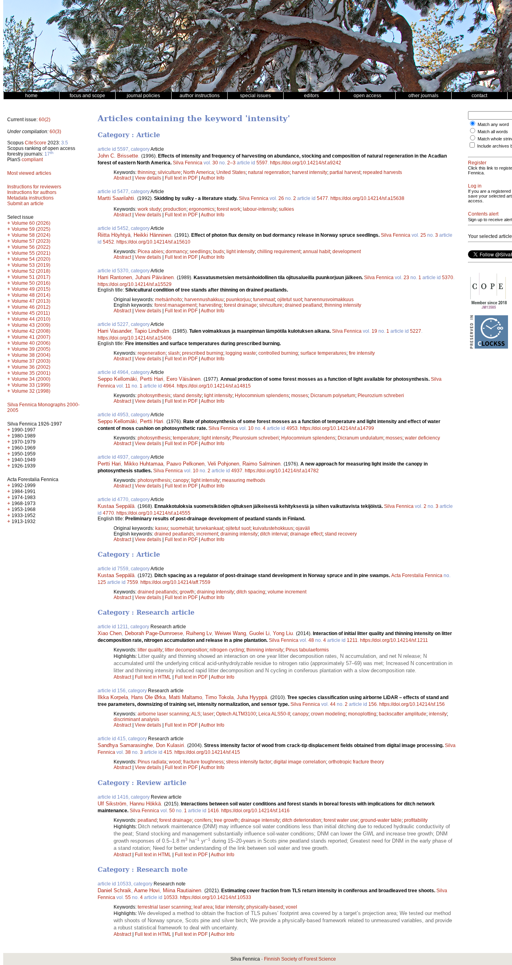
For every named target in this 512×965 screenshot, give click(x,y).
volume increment (287, 592)
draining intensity (239, 534)
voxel (291, 907)
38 (128, 752)
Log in (475, 186)
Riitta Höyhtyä (114, 235)
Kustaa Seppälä (116, 506)
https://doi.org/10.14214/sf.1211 (394, 640)
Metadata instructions (30, 198)
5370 (447, 277)
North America (198, 172)
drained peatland (303, 305)
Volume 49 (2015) (31, 289)
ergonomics (201, 209)
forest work (228, 209)
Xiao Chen (110, 633)
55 (128, 897)
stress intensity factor (248, 762)
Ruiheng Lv (199, 633)
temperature (186, 438)
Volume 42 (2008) (31, 331)
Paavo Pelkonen (185, 464)
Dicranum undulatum (360, 438)
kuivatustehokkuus (273, 528)
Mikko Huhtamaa (143, 464)
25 (423, 235)
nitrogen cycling (227, 650)
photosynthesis (154, 395)
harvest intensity (309, 172)
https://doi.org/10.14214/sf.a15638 (367, 198)
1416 (213, 810)
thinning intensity (342, 305)
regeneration (152, 353)
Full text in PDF (181, 178)
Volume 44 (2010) (31, 319)
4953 (292, 428)
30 (215, 163)
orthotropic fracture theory (356, 762)
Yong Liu (283, 633)
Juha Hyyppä (252, 697)
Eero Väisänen (183, 379)
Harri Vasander (114, 331)
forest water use (341, 820)
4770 (108, 513)
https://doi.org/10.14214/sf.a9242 (305, 163)
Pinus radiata (152, 762)
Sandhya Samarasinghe (125, 745)
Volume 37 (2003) (31, 361)
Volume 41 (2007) (31, 337)
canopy (181, 480)
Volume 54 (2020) (31, 259)
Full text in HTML (153, 677)
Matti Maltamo (185, 697)
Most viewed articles (29, 173)
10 (251, 428)
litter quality (150, 650)
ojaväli (303, 528)
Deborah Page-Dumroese (154, 633)
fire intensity (362, 353)
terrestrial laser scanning (164, 907)
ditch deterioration (301, 820)
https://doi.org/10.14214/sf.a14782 (282, 471)
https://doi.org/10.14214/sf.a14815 (214, 386)
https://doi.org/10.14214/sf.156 (412, 704)
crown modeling (328, 714)
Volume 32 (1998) (31, 391)
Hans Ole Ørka (148, 697)
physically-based (264, 907)
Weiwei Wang (230, 633)
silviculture (169, 172)
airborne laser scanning (163, 714)
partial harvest (345, 172)
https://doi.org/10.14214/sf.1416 (255, 810)
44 (333, 704)
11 (127, 386)
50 (172, 810)
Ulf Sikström (112, 804)
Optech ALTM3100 (236, 714)
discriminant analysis (136, 719)
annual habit (316, 251)
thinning (146, 172)
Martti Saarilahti (116, 198)
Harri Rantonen (115, 277)
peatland (147, 820)
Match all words (493, 131)
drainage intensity (260, 820)
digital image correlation (300, 762)
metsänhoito (168, 299)
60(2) (44, 119)
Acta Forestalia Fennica (416, 575)
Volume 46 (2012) (31, 307)
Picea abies (150, 251)
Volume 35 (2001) (31, 373)
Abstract (122, 178)
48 (311, 640)
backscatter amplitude (402, 714)
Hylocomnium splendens (262, 395)
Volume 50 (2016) (31, 283)
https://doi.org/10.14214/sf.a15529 (135, 284)
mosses (299, 395)
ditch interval (274, 534)
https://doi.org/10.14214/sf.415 (207, 752)
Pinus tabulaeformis (307, 650)
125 (102, 582)
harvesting (210, 305)
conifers (203, 820)
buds (218, 251)
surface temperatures (323, 353)
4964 (168, 386)
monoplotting (362, 714)
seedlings (200, 251)
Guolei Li (259, 633)
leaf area (203, 907)
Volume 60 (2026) (31, 223)
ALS (195, 714)
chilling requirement (278, 251)
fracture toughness (203, 762)
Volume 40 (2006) (31, 343)
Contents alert (483, 214)
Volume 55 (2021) (31, 253)
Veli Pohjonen (223, 464)
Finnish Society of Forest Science (300, 959)
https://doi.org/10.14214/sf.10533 (215, 897)
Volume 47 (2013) (31, 301)
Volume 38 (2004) (31, 355)
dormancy (176, 251)
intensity (438, 714)
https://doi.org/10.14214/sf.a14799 (337, 428)
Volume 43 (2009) (31, 325)
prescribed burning (202, 353)
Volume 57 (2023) (31, 241)
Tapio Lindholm (151, 331)
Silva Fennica (187, 163)
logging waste (241, 353)
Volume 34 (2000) (31, 379)
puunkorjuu (238, 299)
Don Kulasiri (170, 745)
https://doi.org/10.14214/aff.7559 (175, 582)
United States (231, 172)
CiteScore (35, 143)
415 (168, 752)
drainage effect (306, 534)
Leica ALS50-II (274, 714)
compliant (32, 159)
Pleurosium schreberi (255, 438)
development (346, 251)
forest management (175, 305)
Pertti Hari (151, 379)
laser (208, 714)
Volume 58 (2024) (31, 235)
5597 (262, 163)
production (174, 209)
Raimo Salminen (261, 464)
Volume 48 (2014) (31, 295)
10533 (171, 897)
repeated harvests (382, 172)
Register (477, 163)
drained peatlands (174, 534)
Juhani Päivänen (154, 277)
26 (281, 198)
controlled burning (278, 353)
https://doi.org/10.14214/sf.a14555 (153, 513)
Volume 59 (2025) (31, 229)
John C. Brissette (118, 156)
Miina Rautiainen (182, 890)
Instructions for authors (31, 192)
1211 (352, 640)
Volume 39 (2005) (31, 349)
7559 (132, 582)
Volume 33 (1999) (31, 385)
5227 (415, 331)
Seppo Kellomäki (117, 379)
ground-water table (381, 820)
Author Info (212, 178)
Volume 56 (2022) (31, 247)
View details (148, 178)
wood (175, 762)
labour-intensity (259, 209)
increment (207, 534)
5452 (108, 242)
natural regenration (269, 172)
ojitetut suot (289, 299)
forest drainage (240, 305)
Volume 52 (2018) (31, 271)
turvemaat (264, 299)
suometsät (181, 528)
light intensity (240, 251)
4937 (236, 471)
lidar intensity (229, 907)
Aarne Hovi (147, 890)
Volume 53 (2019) (31, 265)
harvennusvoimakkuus (329, 299)
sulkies (286, 209)
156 (372, 704)
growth (187, 592)
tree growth (226, 820)
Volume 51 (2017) (31, 277)
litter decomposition (186, 650)
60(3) (55, 131)
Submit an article (25, 203)
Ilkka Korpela (113, 697)
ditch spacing (250, 592)
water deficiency (422, 438)
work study (149, 209)
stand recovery (341, 534)
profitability (416, 820)
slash (174, 353)
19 (374, 331)
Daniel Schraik (114, 890)
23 (406, 277)
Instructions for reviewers (34, 187)
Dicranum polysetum (332, 395)
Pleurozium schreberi (381, 395)
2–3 (231, 163)
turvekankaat (209, 528)
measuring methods (243, 480)
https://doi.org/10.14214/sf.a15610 (153, 242)
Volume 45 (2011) (31, 313)
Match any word (493, 124)
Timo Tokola (219, 697)
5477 (322, 198)
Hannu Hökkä (145, 804)
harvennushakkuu (204, 299)
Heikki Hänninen (152, 235)
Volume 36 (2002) (31, 367)
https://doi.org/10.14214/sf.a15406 (135, 338)
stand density (187, 395)
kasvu (161, 528)
